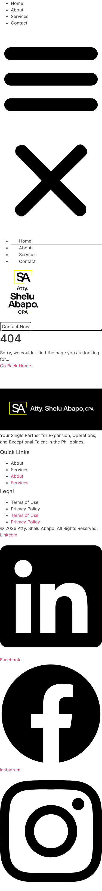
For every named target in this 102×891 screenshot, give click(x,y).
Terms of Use (24, 502)
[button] (51, 129)
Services (19, 16)
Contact (19, 23)
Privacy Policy (25, 508)
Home (17, 3)
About (17, 10)
